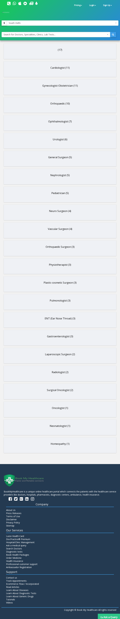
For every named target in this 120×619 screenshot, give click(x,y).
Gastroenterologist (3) (60, 336)
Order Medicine (14, 557)
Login (91, 5)
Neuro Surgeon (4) (60, 211)
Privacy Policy (13, 522)
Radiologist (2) (60, 372)
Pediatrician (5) (60, 193)
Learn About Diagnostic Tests (21, 593)
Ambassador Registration (19, 567)
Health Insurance (14, 561)
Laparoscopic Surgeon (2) (60, 354)
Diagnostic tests (14, 551)
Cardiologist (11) (60, 67)
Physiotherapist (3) (60, 264)
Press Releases (13, 513)
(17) (60, 50)
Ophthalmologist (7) (60, 121)
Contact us (11, 577)
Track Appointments (16, 580)
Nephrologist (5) (60, 175)
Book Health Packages (17, 554)
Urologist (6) (60, 139)
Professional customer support (22, 564)
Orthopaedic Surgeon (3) (60, 247)
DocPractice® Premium (18, 539)
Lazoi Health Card (15, 536)
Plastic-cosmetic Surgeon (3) (60, 282)
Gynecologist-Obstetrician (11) (60, 85)
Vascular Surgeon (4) (60, 229)
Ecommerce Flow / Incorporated (22, 583)
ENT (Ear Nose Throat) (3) (60, 318)
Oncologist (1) (60, 408)
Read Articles (12, 587)
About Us (10, 510)
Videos (9, 602)
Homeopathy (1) (60, 444)
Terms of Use (13, 516)
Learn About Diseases (17, 590)
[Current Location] (4, 23)
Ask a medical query (16, 545)
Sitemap (10, 525)
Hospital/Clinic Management (20, 542)
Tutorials (10, 599)
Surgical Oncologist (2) (60, 390)
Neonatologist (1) (60, 426)
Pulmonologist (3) (60, 300)
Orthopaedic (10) (60, 103)
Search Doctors (14, 548)
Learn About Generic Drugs (20, 596)
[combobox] (62, 23)
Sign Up (106, 5)
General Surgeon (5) (60, 157)
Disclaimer (11, 519)
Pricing (77, 5)
